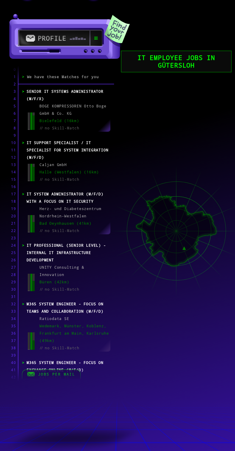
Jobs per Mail (56, 374)
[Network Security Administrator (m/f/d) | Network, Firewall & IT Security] (184, 247)
